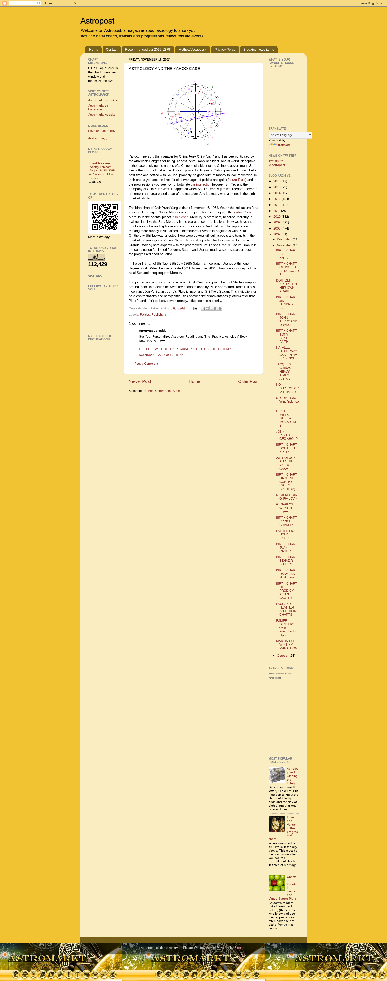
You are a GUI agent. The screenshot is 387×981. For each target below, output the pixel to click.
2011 (277, 210)
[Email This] (203, 308)
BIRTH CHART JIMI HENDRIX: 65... (286, 303)
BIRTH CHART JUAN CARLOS (286, 547)
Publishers (159, 314)
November (285, 245)
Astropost (97, 20)
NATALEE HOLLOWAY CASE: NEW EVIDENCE (286, 353)
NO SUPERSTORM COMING (287, 388)
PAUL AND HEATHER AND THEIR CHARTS (286, 609)
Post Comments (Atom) (164, 390)
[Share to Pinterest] (220, 308)
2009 (277, 222)
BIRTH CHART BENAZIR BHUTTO (286, 560)
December (285, 239)
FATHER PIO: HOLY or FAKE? (285, 534)
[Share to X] (211, 308)
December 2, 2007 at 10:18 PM (161, 355)
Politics (145, 314)
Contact (111, 49)
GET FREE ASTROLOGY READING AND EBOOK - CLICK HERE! (185, 349)
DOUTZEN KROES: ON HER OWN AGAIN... (286, 286)
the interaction (201, 184)
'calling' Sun (242, 212)
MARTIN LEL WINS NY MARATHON (286, 644)
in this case (180, 217)
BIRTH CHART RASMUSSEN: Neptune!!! (287, 574)
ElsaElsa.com (99, 163)
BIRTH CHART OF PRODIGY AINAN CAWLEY (286, 591)
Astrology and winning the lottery (293, 776)
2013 (277, 199)
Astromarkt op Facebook (98, 107)
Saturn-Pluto (236, 180)
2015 (277, 187)
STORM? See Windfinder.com (287, 401)
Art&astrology (97, 138)
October (283, 655)
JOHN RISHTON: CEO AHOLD (287, 435)
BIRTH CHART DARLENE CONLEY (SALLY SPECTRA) (286, 482)
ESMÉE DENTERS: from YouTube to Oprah (286, 628)
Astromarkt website (101, 114)
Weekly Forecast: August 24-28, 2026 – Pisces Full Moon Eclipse (102, 172)
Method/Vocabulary (192, 49)
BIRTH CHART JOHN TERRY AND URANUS (286, 319)
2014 (277, 193)
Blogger (239, 947)
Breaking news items (258, 49)
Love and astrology (101, 130)
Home (93, 49)
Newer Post (140, 381)
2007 (277, 234)
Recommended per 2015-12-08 (148, 49)
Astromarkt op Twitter (103, 100)
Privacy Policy (225, 49)
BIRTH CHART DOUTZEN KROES (286, 448)
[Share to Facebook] (216, 308)
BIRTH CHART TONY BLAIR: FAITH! (286, 336)
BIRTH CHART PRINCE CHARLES (286, 521)
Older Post (248, 381)
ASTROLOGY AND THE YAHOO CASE (286, 463)
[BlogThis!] (207, 308)
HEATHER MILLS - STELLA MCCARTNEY (286, 418)
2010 (277, 216)
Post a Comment (146, 363)
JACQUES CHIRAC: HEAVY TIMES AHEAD (284, 372)
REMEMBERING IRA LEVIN (287, 496)
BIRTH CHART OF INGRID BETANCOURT (287, 269)
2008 (277, 228)
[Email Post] (195, 308)
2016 (277, 181)
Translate (284, 145)
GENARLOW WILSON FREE (285, 508)
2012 (277, 204)
